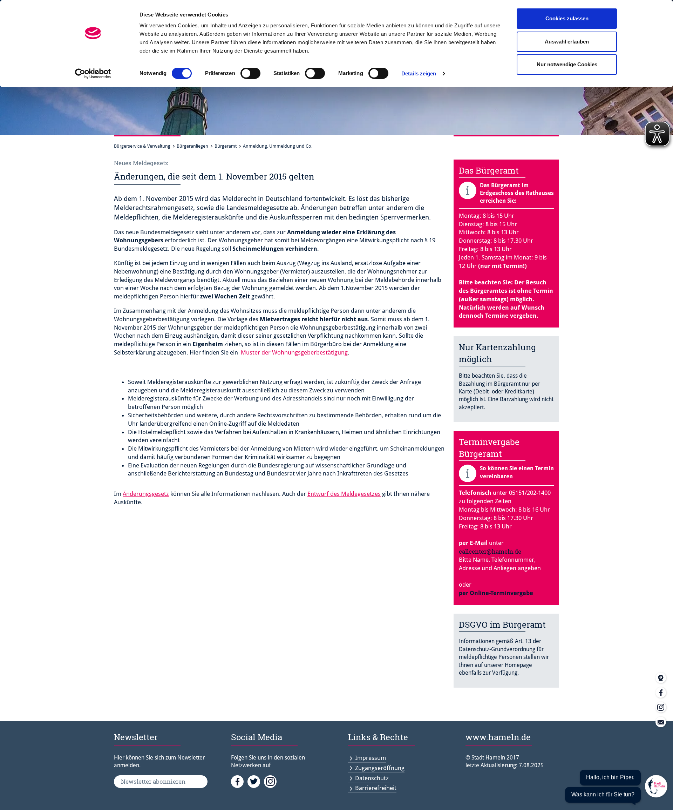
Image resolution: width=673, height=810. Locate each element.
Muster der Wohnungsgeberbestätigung (294, 352)
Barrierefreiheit (375, 787)
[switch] (250, 73)
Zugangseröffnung (380, 767)
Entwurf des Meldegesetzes (344, 493)
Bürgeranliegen (192, 146)
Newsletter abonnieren (153, 781)
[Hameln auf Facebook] (239, 780)
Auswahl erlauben (567, 42)
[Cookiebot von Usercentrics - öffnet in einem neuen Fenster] (93, 73)
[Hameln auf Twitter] (255, 780)
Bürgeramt (226, 146)
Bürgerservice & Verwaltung (142, 146)
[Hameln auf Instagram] (271, 780)
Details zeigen (418, 73)
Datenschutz (372, 778)
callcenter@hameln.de (490, 551)
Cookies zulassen (567, 18)
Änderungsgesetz (146, 493)
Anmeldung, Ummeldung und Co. (277, 146)
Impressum (370, 757)
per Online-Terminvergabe (496, 592)
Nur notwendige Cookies (567, 64)
